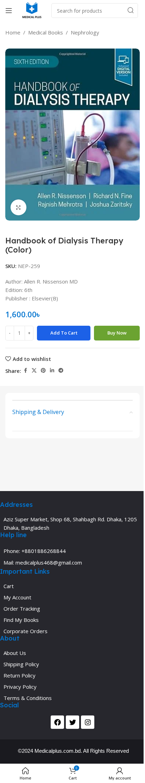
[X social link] (34, 370)
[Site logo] (31, 9)
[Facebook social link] (25, 370)
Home (12, 32)
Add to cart (63, 333)
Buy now (117, 333)
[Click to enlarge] (18, 207)
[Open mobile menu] (9, 11)
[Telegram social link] (60, 370)
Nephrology (85, 32)
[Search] (130, 10)
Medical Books (45, 32)
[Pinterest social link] (43, 370)
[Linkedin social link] (52, 370)
